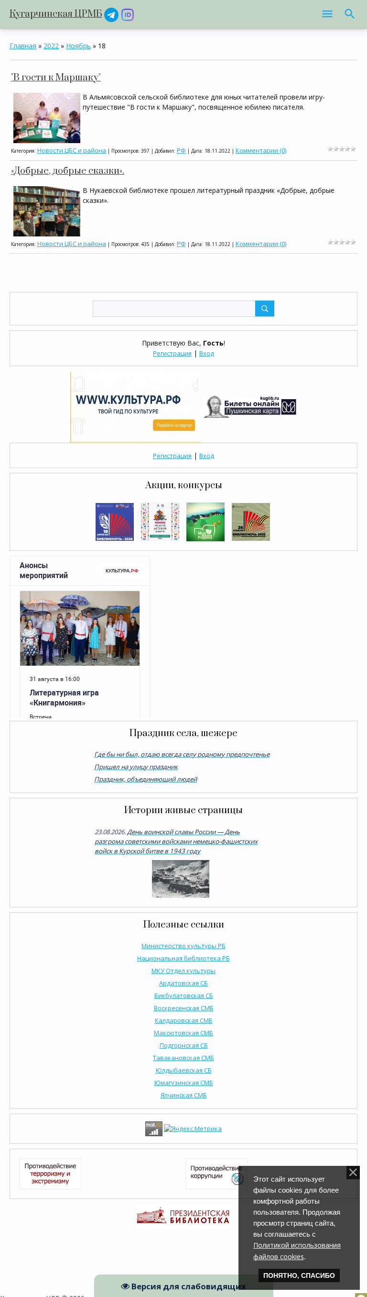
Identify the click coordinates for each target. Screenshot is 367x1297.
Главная (23, 45)
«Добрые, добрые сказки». (67, 171)
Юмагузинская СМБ (183, 1082)
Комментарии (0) (261, 150)
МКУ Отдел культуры (183, 970)
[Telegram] (111, 14)
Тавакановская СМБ (183, 1057)
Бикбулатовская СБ (183, 995)
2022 (51, 45)
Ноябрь (78, 45)
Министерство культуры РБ (183, 945)
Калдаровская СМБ (184, 1020)
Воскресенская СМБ (184, 1008)
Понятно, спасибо (299, 1275)
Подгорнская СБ (184, 1045)
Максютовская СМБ (183, 1033)
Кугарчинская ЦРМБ (56, 14)
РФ (181, 150)
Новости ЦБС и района (71, 150)
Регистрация (172, 353)
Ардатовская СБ (183, 983)
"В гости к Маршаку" (56, 78)
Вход (206, 353)
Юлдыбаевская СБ (184, 1070)
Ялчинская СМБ (184, 1095)
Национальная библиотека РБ (183, 958)
